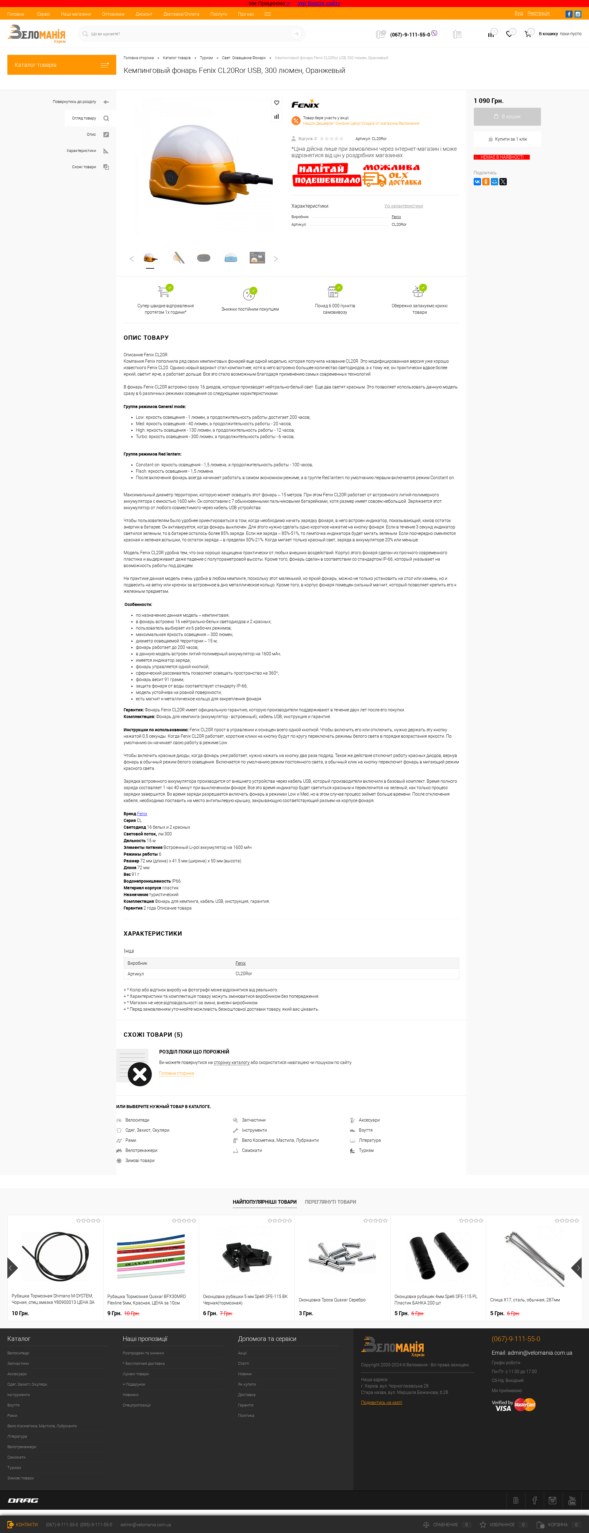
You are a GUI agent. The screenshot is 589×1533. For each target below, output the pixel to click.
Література (370, 1140)
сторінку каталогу (232, 1062)
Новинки (130, 1394)
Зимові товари (140, 1160)
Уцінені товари (136, 1374)
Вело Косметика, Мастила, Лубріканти (280, 1140)
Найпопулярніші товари (265, 1201)
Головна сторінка (176, 1073)
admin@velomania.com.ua (540, 1352)
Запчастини (254, 1120)
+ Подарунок (134, 1384)
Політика (246, 1415)
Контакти (26, 1524)
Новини (245, 1374)
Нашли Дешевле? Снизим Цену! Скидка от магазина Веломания (361, 123)
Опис (91, 134)
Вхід (519, 13)
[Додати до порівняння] (276, 116)
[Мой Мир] (494, 181)
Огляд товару (84, 118)
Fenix (396, 216)
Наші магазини (76, 14)
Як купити (247, 1384)
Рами (130, 1140)
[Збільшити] (203, 166)
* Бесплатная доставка (144, 1363)
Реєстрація (539, 13)
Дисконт (144, 14)
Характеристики (81, 150)
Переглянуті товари (330, 1201)
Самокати (252, 1150)
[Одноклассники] (486, 181)
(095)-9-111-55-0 (96, 1524)
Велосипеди (137, 1120)
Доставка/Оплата (181, 14)
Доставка (247, 1394)
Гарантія (245, 1405)
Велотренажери (141, 1150)
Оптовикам (113, 14)
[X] (503, 181)
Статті (243, 1363)
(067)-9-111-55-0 (410, 34)
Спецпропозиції (137, 1405)
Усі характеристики (403, 205)
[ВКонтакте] (477, 181)
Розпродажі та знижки (143, 1353)
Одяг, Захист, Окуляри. (147, 1130)
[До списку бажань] (276, 102)
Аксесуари (369, 1120)
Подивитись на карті (381, 1402)
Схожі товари (84, 167)
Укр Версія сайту (319, 3)
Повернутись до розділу (74, 101)
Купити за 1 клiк (511, 139)
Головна (15, 14)
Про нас (246, 14)
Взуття (366, 1130)
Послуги (218, 14)
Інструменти (254, 1130)
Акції (242, 1353)
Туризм (366, 1150)
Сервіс (43, 14)
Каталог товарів (35, 65)
